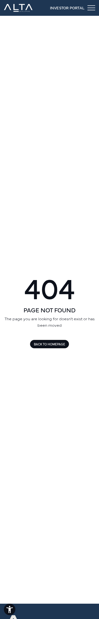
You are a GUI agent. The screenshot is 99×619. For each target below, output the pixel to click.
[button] (9, 609)
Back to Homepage (49, 344)
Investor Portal (67, 7)
